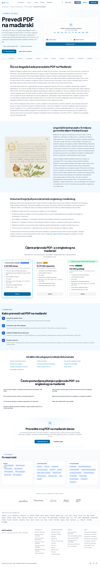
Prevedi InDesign (74, 479)
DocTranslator (7, 530)
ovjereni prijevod (58, 234)
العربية (9, 515)
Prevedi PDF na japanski (90, 543)
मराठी (48, 517)
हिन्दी (88, 515)
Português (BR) (85, 517)
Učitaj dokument (41, 441)
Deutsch (47, 515)
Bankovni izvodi (57, 472)
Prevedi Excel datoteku (75, 472)
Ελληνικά (52, 515)
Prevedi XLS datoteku (16, 364)
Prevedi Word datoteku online (72, 361)
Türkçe (67, 519)
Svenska (37, 519)
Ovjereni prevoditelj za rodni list (19, 366)
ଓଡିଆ (71, 517)
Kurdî (40, 517)
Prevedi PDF (73, 466)
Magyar (4, 517)
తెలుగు (45, 519)
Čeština (37, 515)
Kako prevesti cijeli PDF (73, 538)
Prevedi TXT (73, 482)
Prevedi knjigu (82, 476)
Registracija (93, 2)
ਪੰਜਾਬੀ (75, 517)
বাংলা (28, 515)
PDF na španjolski (9, 465)
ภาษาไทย (50, 519)
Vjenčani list (55, 466)
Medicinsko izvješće (56, 534)
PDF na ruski (8, 474)
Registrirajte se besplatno (25, 51)
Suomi (70, 515)
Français (75, 515)
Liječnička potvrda (55, 554)
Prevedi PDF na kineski (89, 541)
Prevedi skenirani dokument (88, 469)
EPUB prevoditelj (41, 361)
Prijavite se (9, 320)
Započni (17, 294)
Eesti (62, 515)
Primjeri (42, 2)
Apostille (39, 479)
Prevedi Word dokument (85, 466)
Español (58, 515)
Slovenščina (22, 519)
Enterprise (49, 2)
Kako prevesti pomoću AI (74, 544)
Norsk (67, 517)
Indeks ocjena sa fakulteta (43, 472)
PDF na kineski (18, 468)
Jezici (29, 2)
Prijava (85, 2)
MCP (78, 2)
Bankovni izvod (55, 549)
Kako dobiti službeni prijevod (75, 536)
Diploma (60, 469)
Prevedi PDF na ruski (89, 545)
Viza (60, 476)
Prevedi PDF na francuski (90, 534)
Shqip (27, 519)
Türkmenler (56, 519)
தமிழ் (42, 519)
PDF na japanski (17, 474)
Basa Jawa (24, 517)
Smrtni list (52, 469)
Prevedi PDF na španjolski (90, 532)
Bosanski (32, 515)
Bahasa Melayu (54, 517)
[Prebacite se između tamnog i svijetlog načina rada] (62, 2)
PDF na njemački (9, 471)
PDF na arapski (8, 468)
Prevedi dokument (10, 51)
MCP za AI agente (72, 546)
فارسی (66, 515)
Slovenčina (15, 519)
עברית (84, 515)
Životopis (53, 552)
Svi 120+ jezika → (88, 547)
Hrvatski (92, 515)
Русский (9, 519)
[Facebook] (93, 563)
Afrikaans (4, 515)
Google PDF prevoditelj (70, 364)
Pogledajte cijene (58, 441)
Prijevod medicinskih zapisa (18, 361)
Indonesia (9, 517)
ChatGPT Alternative (40, 532)
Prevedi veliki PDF (74, 469)
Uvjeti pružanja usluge (12, 532)
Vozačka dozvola (41, 476)
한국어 (35, 517)
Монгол (44, 517)
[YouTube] (96, 563)
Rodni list (39, 466)
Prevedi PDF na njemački (90, 536)
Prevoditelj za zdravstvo (17, 369)
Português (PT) (94, 517)
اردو (78, 519)
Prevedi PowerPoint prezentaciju (46, 364)
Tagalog (62, 519)
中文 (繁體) (4, 522)
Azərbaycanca (15, 515)
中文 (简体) (89, 519)
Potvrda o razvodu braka (57, 541)
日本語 (19, 517)
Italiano (14, 517)
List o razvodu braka (42, 469)
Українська (73, 519)
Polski (79, 517)
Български (23, 515)
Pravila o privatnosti (23, 532)
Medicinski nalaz (52, 476)
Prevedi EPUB (73, 476)
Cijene (36, 2)
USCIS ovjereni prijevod (43, 366)
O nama (4, 532)
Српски (32, 519)
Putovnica (47, 466)
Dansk (41, 515)
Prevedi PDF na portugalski (90, 538)
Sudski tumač (67, 366)
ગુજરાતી (80, 515)
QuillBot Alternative (39, 553)
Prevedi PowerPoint (89, 472)
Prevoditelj (21, 2)
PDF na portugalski (20, 471)
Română (4, 519)
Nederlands (62, 517)
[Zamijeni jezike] (71, 39)
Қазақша (30, 517)
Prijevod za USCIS (55, 532)
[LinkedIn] (90, 563)
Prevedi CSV (84, 479)
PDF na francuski (20, 465)
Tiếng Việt (82, 519)
